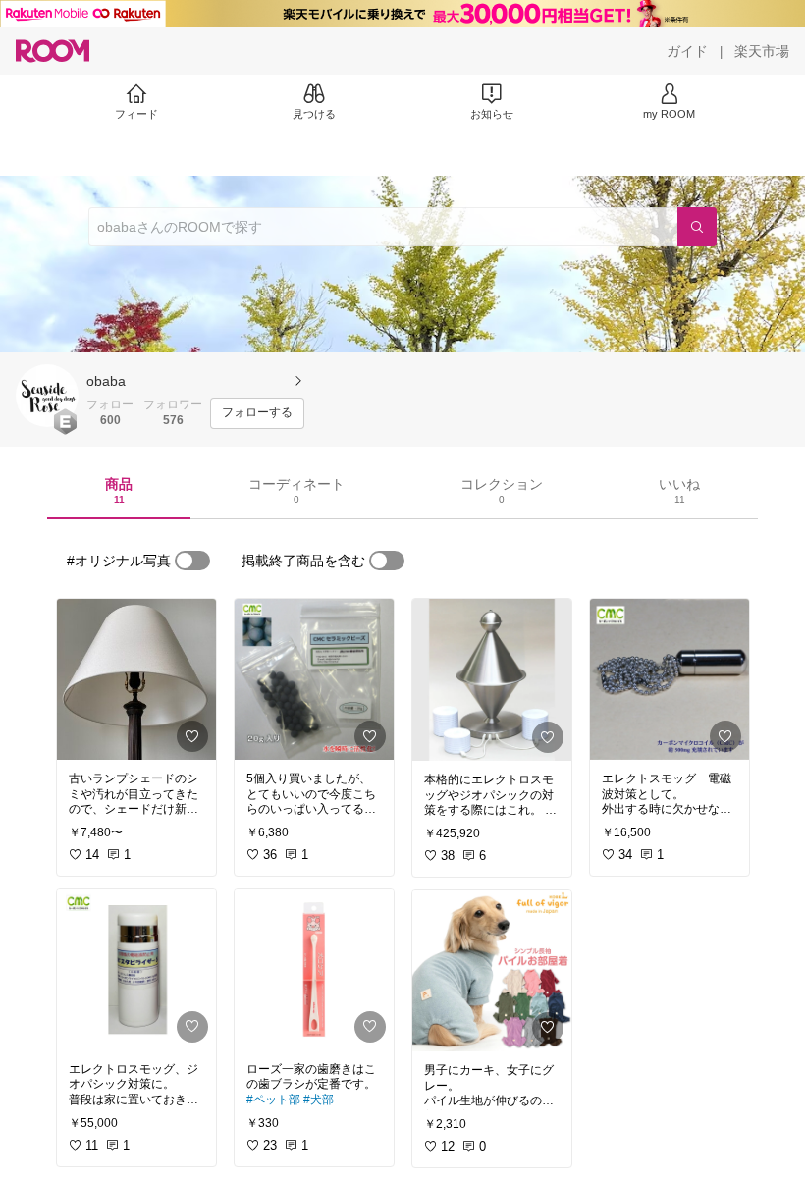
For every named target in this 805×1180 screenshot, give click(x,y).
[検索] (697, 226)
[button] (47, 395)
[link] (136, 679)
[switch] (192, 560)
